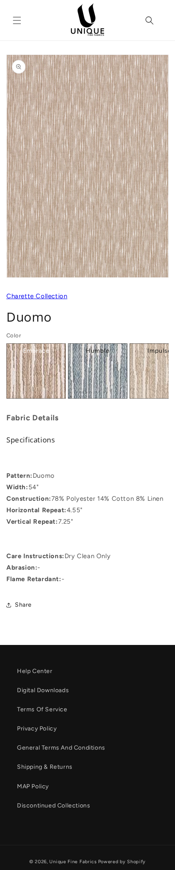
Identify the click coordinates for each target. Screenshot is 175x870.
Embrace (36, 350)
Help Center (35, 671)
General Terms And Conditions (61, 747)
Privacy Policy (36, 728)
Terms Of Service (42, 709)
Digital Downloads (43, 690)
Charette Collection (36, 296)
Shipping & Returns (45, 766)
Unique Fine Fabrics (72, 861)
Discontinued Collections (53, 805)
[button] (17, 20)
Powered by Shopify (122, 861)
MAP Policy (33, 786)
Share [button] (23, 604)
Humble (98, 350)
